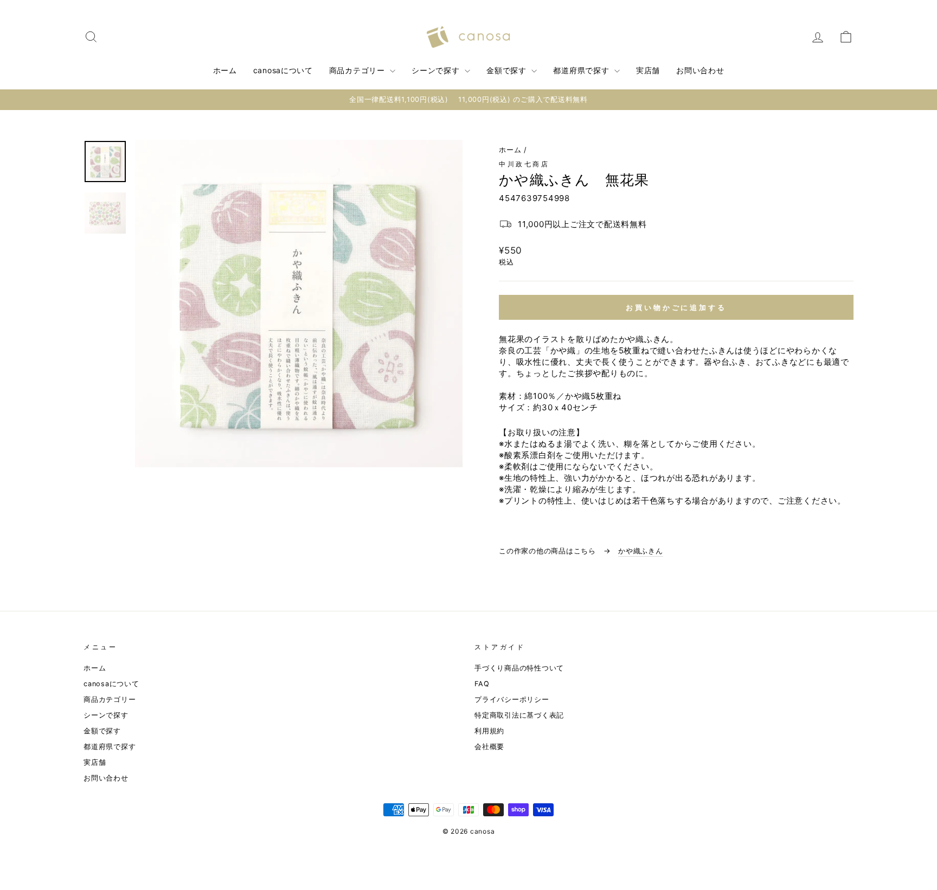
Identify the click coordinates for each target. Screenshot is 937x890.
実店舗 (648, 70)
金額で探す (507, 70)
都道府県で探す (582, 70)
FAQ (481, 684)
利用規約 (489, 731)
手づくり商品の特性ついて (519, 668)
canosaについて (283, 70)
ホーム (225, 70)
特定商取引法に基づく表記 (519, 715)
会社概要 (489, 747)
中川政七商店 (524, 164)
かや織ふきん (640, 550)
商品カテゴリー (358, 70)
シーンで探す (437, 70)
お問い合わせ (700, 70)
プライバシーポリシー (511, 699)
